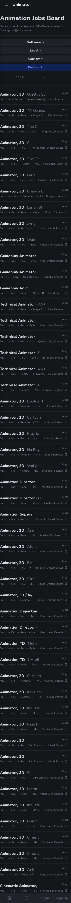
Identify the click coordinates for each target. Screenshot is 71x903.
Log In (44, 898)
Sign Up (62, 898)
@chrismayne (23, 30)
